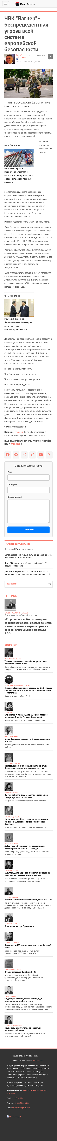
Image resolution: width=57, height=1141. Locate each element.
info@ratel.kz (17, 1098)
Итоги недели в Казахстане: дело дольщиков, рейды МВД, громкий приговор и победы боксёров (27, 821)
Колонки (11, 645)
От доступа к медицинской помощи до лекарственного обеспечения (23, 999)
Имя (9, 472)
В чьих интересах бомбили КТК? (20, 972)
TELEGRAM (16, 444)
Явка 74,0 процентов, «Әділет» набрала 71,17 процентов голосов (26, 564)
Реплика (11, 596)
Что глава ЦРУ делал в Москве (19, 549)
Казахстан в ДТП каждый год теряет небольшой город (28, 946)
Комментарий (14, 497)
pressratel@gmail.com (21, 1107)
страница (19, 432)
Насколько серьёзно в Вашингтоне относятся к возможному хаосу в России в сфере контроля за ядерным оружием (18, 175)
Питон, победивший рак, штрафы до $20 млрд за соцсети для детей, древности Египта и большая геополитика (28, 690)
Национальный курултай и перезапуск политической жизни (23, 1029)
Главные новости (17, 543)
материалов (37, 1060)
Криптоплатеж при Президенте (19, 926)
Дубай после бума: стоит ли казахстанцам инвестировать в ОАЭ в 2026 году (25, 847)
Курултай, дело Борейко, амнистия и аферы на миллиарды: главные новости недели (27, 874)
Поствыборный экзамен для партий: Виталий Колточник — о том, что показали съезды (26, 767)
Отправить (28, 529)
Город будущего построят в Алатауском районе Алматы (27, 740)
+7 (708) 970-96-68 (31, 1090)
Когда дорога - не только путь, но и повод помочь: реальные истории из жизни (28, 556)
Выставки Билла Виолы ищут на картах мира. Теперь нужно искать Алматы (26, 796)
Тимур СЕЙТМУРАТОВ (22, 56)
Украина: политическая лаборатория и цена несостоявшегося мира (25, 662)
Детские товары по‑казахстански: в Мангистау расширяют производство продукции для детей (27, 572)
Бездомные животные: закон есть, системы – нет (28, 899)
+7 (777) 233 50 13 (21, 1103)
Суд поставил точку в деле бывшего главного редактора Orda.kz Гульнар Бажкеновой (27, 716)
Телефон (12, 484)
